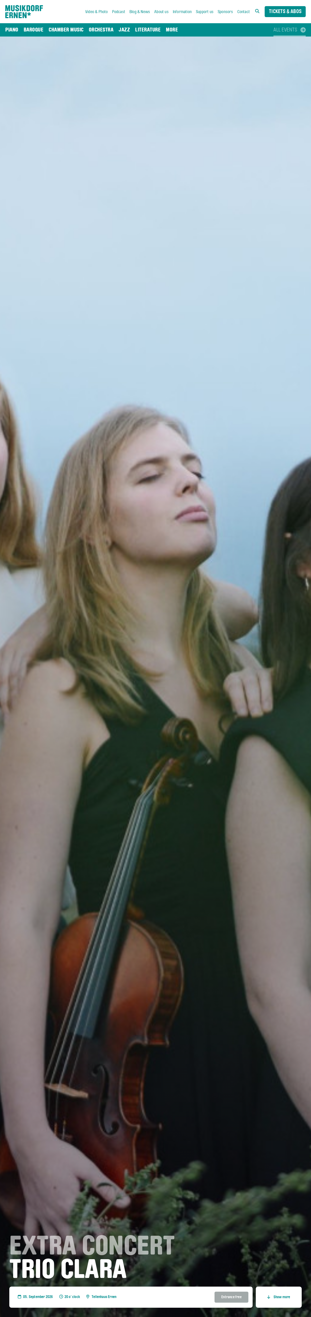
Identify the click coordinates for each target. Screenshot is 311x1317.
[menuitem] (96, 12)
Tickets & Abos (285, 11)
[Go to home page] (24, 11)
